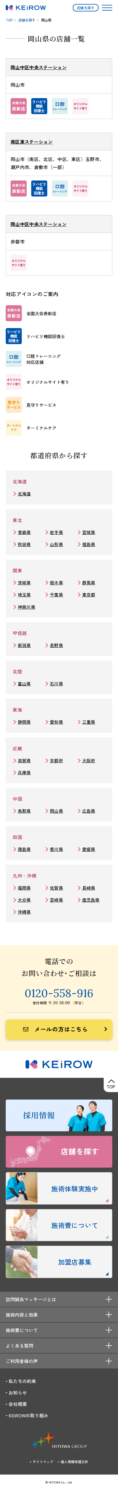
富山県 (24, 683)
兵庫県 (24, 772)
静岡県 (24, 722)
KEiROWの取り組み (28, 1415)
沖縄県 (24, 912)
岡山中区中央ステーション (39, 67)
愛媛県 (88, 849)
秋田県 (24, 544)
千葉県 (56, 595)
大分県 (24, 900)
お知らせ (18, 1392)
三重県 (88, 722)
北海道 (24, 494)
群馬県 (88, 583)
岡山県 (56, 811)
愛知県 (56, 722)
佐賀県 (56, 888)
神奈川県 (26, 607)
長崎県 (88, 888)
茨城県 (24, 583)
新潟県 (24, 645)
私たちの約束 (22, 1381)
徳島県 (24, 849)
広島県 (88, 811)
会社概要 (18, 1403)
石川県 (56, 683)
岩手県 (56, 532)
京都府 (56, 760)
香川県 (56, 849)
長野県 (56, 645)
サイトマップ (43, 1461)
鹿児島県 (91, 900)
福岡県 (24, 888)
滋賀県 (24, 760)
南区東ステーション (32, 141)
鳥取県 (24, 811)
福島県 (88, 544)
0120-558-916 (59, 993)
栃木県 (56, 583)
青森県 (24, 532)
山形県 (56, 544)
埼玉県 (24, 595)
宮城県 (88, 532)
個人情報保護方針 (74, 1461)
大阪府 (88, 760)
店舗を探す (86, 7)
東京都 (88, 595)
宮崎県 (56, 900)
